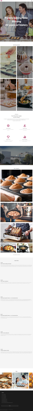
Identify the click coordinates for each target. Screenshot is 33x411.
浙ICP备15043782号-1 (11, 409)
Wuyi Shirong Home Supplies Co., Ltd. (5, 409)
